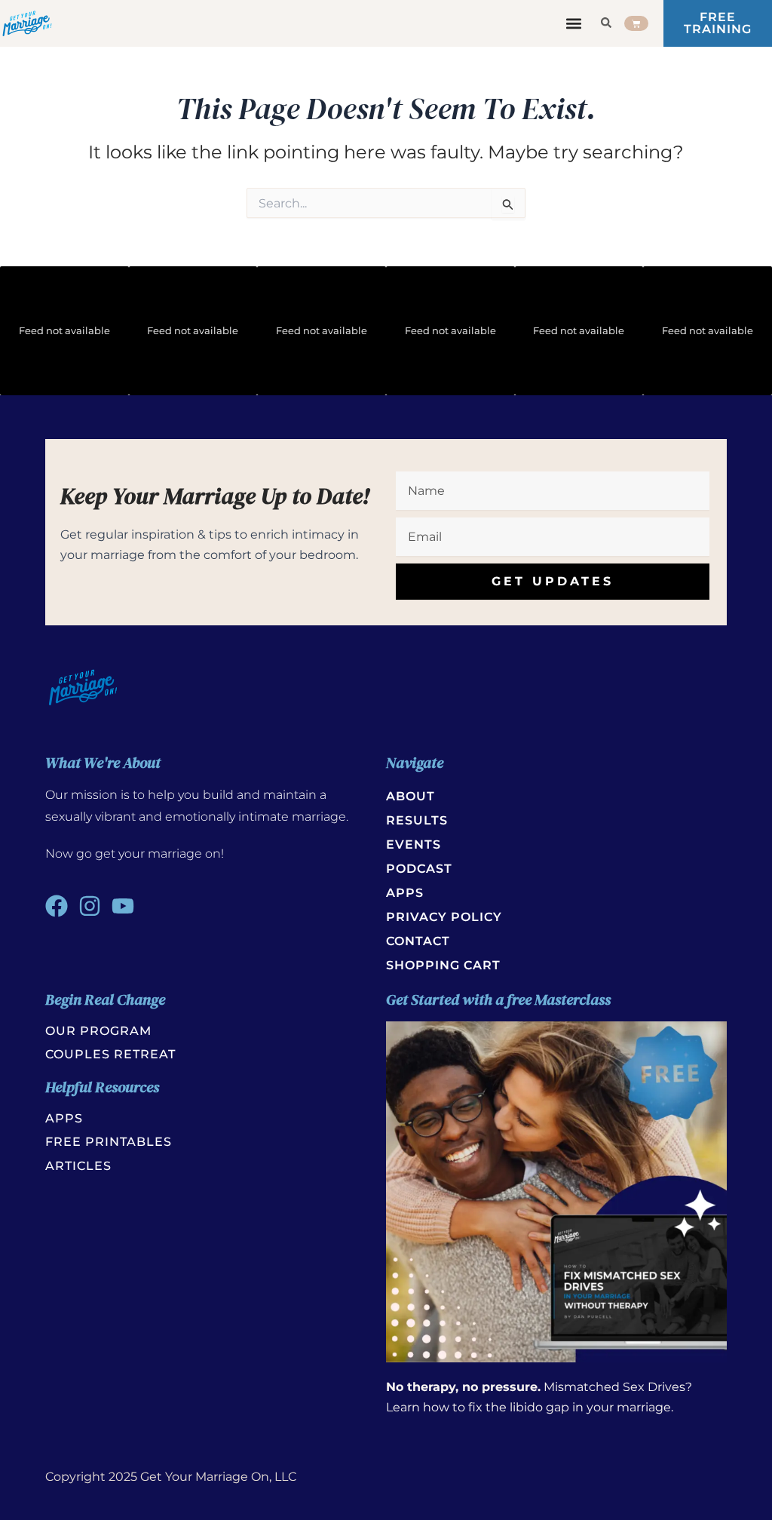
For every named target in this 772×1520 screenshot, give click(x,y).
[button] (573, 23)
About (410, 796)
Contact (418, 941)
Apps (405, 893)
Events (413, 844)
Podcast (419, 868)
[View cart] (636, 23)
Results (417, 820)
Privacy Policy (444, 917)
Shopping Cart (443, 965)
